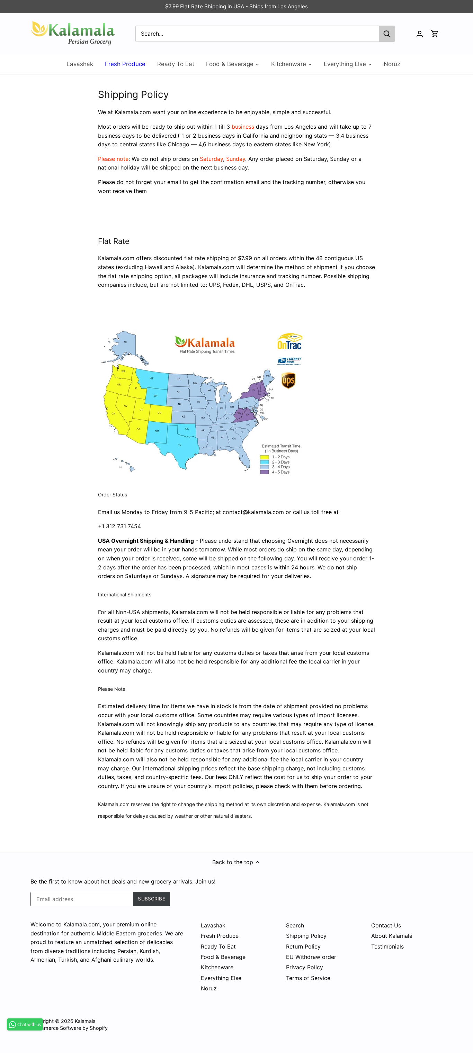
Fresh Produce (220, 935)
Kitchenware (217, 967)
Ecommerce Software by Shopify (69, 1028)
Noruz (209, 988)
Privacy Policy (304, 967)
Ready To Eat (218, 946)
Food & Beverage (223, 956)
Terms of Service (308, 977)
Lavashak (213, 925)
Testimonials (387, 946)
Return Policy (303, 946)
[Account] (419, 33)
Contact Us (386, 925)
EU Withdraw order (311, 956)
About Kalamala (391, 935)
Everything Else (221, 977)
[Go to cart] (435, 33)
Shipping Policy (306, 935)
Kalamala (85, 1021)
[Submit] (387, 34)
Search (295, 925)
